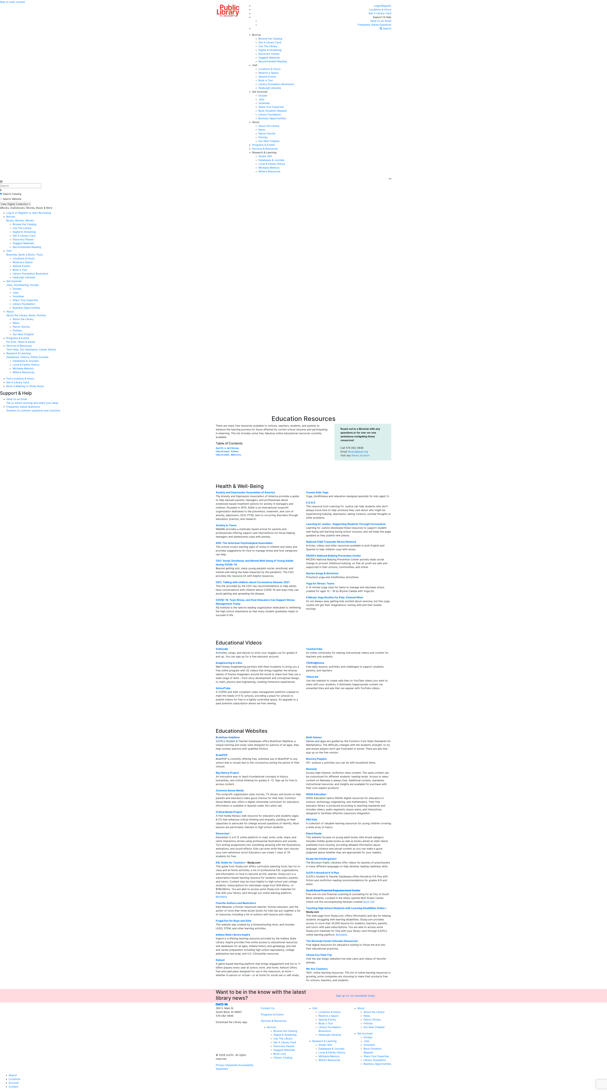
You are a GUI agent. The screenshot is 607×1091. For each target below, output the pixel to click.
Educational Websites (228, 454)
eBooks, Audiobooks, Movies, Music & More (26, 207)
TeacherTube (314, 648)
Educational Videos (227, 451)
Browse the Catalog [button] (270, 38)
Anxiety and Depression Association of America (245, 492)
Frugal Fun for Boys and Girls (233, 920)
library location (361, 455)
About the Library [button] (268, 125)
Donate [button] (262, 95)
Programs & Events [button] (263, 144)
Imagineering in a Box (229, 662)
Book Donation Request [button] (272, 110)
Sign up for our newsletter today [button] (355, 995)
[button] (382, 5)
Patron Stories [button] (267, 133)
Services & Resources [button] (265, 148)
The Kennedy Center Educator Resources (332, 941)
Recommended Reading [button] (272, 61)
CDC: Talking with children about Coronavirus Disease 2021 (253, 582)
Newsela (311, 768)
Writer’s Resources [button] (269, 171)
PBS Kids (311, 819)
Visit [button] (254, 65)
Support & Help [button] (382, 17)
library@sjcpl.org (358, 451)
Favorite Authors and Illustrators (236, 903)
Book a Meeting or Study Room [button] (25, 386)
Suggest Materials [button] (269, 57)
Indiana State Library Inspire (233, 934)
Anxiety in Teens (226, 525)
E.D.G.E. (311, 502)
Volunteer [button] (264, 103)
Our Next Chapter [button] (269, 141)
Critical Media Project (229, 812)
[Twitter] (219, 1004)
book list (368, 901)
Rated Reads (314, 833)
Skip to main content (12, 1)
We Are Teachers (317, 968)
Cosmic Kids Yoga (317, 492)
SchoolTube (223, 688)
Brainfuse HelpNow (228, 737)
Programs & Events (272, 1014)
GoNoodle (222, 648)
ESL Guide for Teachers (230, 862)
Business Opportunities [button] (272, 118)
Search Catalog (12, 193)
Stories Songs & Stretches (322, 573)
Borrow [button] (256, 34)
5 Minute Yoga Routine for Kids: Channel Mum (334, 597)
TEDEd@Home (315, 662)
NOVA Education (316, 794)
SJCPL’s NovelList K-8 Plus (322, 872)
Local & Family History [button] (271, 163)
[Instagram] (224, 1004)
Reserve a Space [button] (268, 72)
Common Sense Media (230, 790)
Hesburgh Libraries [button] (269, 87)
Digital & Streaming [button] (270, 50)
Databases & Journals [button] (271, 160)
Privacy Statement (227, 1065)
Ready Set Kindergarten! (321, 858)
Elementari (222, 833)
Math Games (314, 737)
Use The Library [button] (267, 46)
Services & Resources (273, 1020)
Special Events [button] (267, 76)
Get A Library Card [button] (269, 42)
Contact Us (267, 1008)
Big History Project (227, 772)
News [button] (261, 129)
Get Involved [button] (259, 91)
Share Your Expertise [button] (271, 106)
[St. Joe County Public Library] (228, 10)
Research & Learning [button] (264, 152)
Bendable (221, 896)
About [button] (255, 122)
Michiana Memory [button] (269, 167)
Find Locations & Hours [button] (20, 378)
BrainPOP (221, 755)
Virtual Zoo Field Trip (319, 954)
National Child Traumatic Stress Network (331, 541)
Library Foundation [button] (269, 114)
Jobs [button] (261, 99)
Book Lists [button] (279, 1053)
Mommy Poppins (316, 758)
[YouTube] (226, 1004)
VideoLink (312, 676)
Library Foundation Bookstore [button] (276, 84)
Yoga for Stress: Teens (320, 583)
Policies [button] (263, 137)
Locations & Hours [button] (269, 69)
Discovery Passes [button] (268, 53)
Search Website (12, 198)
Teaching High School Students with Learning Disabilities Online (345, 908)
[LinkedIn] (222, 1004)
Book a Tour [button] (265, 80)
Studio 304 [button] (265, 156)
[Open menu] (390, 178)
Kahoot (220, 960)
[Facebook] (217, 1004)
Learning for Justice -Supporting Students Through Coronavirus (346, 524)
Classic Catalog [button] (282, 1057)
